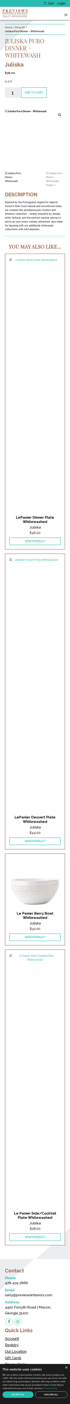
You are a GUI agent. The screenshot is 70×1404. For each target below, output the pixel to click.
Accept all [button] (18, 1394)
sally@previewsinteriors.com (28, 1295)
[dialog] (35, 1384)
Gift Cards (13, 1358)
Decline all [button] (51, 1394)
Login (61, 3)
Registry (12, 1345)
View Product (35, 541)
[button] (65, 14)
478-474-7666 (16, 1283)
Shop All (20, 27)
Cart (51, 3)
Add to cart (34, 92)
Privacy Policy (50, 1388)
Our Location (16, 1351)
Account (12, 1338)
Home (8, 27)
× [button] (66, 1367)
